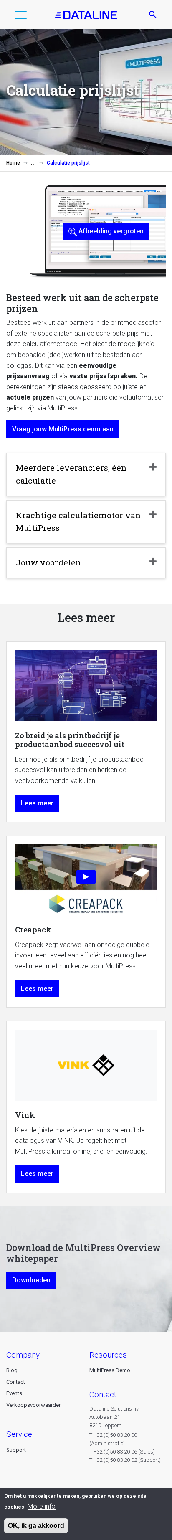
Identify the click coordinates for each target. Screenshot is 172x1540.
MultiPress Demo (109, 1370)
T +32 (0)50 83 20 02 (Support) (125, 1460)
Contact (15, 1382)
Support (16, 1450)
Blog (12, 1370)
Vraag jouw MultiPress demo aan (63, 429)
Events (14, 1393)
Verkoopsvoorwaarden (34, 1405)
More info (42, 1506)
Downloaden (31, 1280)
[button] (21, 17)
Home (13, 163)
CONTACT (102, 1394)
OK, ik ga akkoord (36, 1525)
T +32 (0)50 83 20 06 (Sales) (122, 1452)
